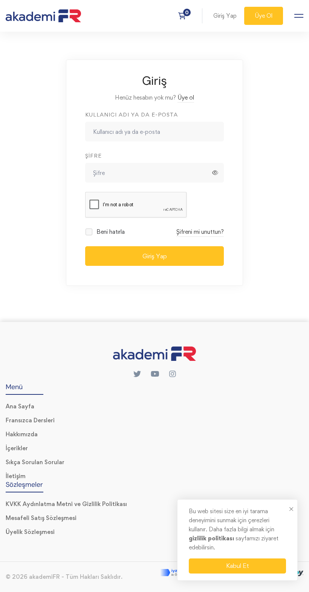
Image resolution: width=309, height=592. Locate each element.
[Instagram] (172, 374)
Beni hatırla (110, 231)
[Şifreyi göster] (215, 173)
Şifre (93, 155)
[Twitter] (137, 374)
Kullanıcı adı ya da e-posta (131, 114)
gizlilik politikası (212, 538)
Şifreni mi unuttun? (200, 231)
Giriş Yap (154, 256)
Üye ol (185, 97)
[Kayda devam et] (184, 15)
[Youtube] (155, 374)
